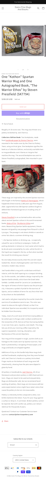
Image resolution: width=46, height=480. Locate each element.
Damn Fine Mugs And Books (19, 476)
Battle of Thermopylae (29, 201)
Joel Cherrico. (27, 372)
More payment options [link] (23, 118)
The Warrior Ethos (23, 223)
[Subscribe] (35, 445)
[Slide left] (18, 69)
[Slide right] (27, 69)
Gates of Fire (11, 223)
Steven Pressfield (8, 217)
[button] (2, 8)
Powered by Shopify (33, 476)
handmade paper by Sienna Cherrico (19, 140)
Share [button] (6, 421)
